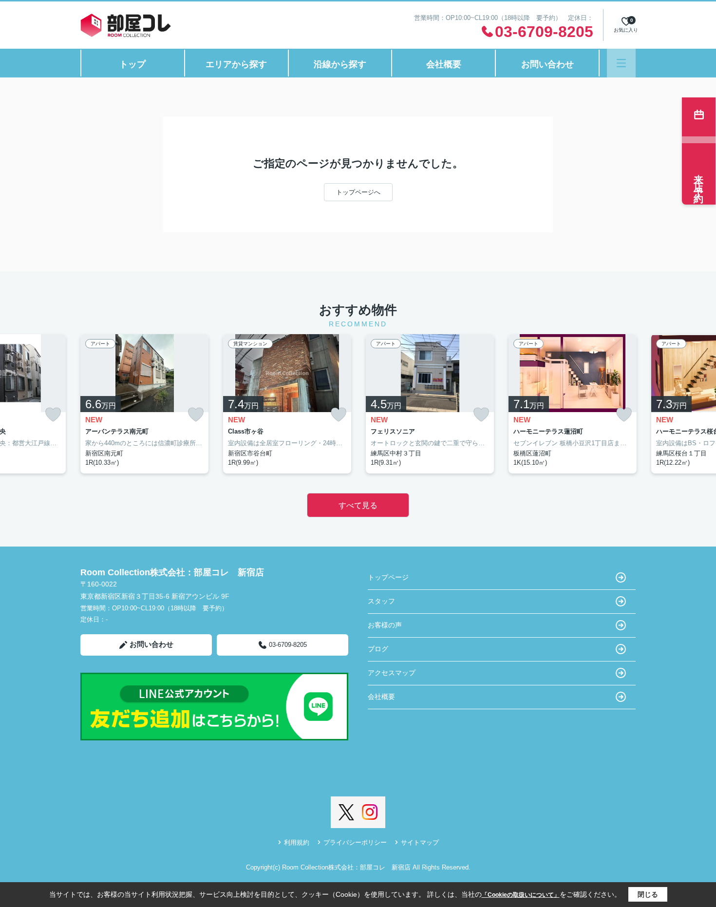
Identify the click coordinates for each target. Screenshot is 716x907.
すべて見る (358, 505)
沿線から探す (340, 64)
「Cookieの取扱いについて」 (521, 894)
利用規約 (296, 842)
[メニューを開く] (621, 63)
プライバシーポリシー (355, 842)
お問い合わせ (547, 64)
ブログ (378, 649)
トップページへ (358, 192)
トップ (132, 64)
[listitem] (144, 403)
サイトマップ (420, 842)
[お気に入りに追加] (53, 415)
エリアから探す (236, 64)
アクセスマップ (391, 673)
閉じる (648, 894)
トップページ (388, 577)
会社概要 (443, 64)
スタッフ (381, 601)
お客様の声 (385, 625)
